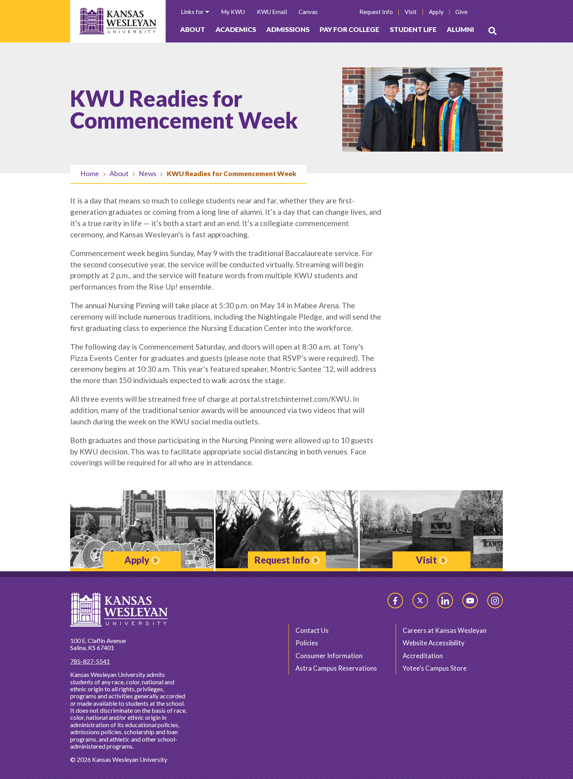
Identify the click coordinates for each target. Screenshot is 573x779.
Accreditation (423, 656)
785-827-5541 (90, 661)
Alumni (460, 29)
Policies (306, 643)
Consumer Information (329, 656)
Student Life (413, 29)
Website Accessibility (434, 643)
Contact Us (312, 630)
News (147, 174)
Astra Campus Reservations (336, 668)
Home (89, 174)
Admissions (287, 29)
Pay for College (349, 29)
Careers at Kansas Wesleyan (444, 630)
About (192, 29)
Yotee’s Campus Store (435, 668)
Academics (236, 29)
